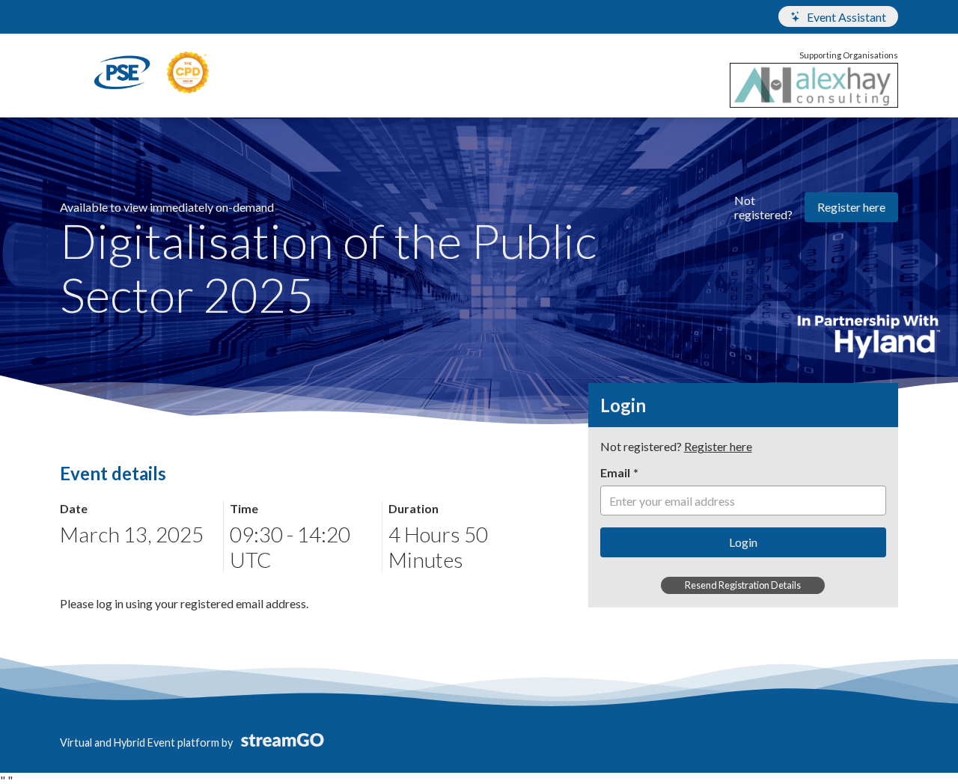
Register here (851, 207)
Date (74, 508)
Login (743, 542)
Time (244, 508)
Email (615, 472)
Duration (413, 508)
